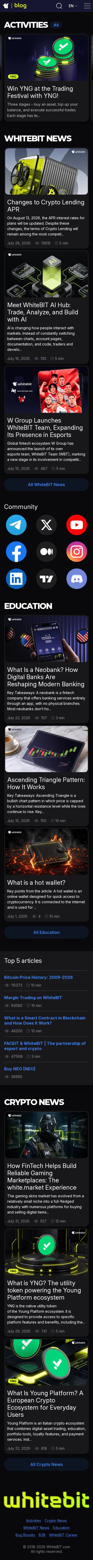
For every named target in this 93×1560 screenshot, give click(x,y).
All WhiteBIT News (46, 484)
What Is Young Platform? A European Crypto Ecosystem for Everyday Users (45, 1403)
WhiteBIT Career (63, 1535)
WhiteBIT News (36, 1528)
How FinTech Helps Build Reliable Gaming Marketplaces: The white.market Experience (41, 1176)
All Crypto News (46, 1464)
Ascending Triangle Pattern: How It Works (46, 783)
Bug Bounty (25, 1535)
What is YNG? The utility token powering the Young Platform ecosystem (44, 1290)
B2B (42, 1535)
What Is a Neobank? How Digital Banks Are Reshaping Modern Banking (45, 677)
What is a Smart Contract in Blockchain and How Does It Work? (45, 1020)
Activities (33, 1520)
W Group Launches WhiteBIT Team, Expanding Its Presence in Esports (45, 428)
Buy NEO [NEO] (19, 1068)
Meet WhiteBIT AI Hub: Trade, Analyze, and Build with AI (42, 312)
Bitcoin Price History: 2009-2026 (38, 977)
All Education (46, 932)
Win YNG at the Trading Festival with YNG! (40, 92)
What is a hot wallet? (36, 882)
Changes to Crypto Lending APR (45, 205)
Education (61, 1528)
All (56, 25)
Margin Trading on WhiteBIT (33, 997)
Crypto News (56, 1520)
